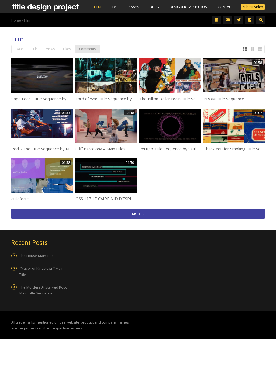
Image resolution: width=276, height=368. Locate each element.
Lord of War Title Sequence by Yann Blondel (116, 98)
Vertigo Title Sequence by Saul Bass (172, 148)
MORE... (138, 213)
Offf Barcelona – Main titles (100, 148)
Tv (114, 6)
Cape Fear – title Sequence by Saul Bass (48, 98)
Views (50, 49)
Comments (87, 49)
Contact (225, 6)
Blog (154, 6)
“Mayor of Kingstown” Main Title (41, 271)
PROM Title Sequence (223, 98)
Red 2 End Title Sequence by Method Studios (53, 148)
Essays (133, 6)
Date (19, 49)
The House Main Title (36, 255)
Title (34, 49)
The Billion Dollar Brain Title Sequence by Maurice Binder (191, 98)
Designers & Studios (188, 6)
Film (97, 6)
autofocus (20, 198)
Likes (67, 49)
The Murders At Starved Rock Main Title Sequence (43, 290)
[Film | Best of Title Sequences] (45, 6)
